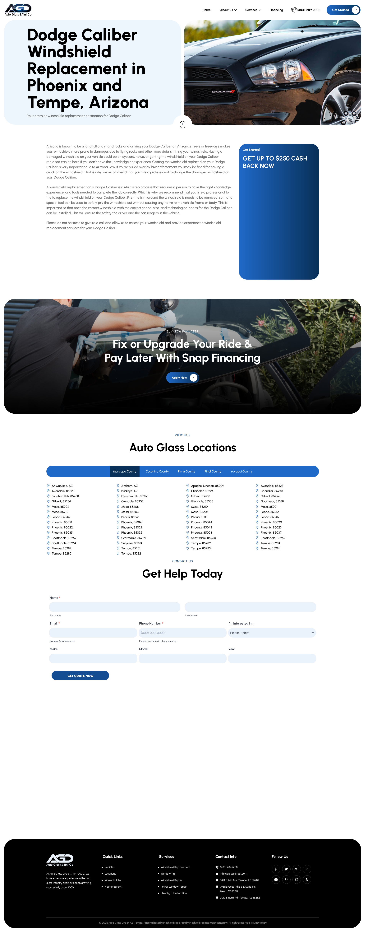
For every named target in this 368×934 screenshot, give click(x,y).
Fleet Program (113, 886)
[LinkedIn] (307, 869)
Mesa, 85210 (199, 507)
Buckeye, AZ (129, 491)
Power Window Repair (174, 886)
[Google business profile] (296, 869)
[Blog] (307, 879)
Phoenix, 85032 (131, 532)
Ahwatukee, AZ (62, 486)
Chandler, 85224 (202, 491)
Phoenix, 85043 (201, 527)
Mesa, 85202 (60, 507)
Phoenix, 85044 (201, 522)
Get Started (340, 10)
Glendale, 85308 (132, 501)
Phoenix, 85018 (62, 522)
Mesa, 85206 (130, 507)
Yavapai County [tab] (241, 471)
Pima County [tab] (186, 471)
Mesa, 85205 (200, 512)
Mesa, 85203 (130, 512)
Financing (276, 10)
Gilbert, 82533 (200, 496)
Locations (110, 873)
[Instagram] (296, 879)
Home (207, 10)
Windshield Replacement (175, 867)
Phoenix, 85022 (62, 527)
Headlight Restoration (174, 893)
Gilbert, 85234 (61, 501)
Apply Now (179, 377)
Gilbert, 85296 (270, 496)
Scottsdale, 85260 (203, 538)
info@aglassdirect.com (233, 873)
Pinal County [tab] (213, 471)
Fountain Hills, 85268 (65, 496)
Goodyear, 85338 (272, 501)
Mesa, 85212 (60, 512)
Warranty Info (113, 880)
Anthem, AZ (129, 486)
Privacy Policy (259, 922)
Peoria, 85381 (200, 517)
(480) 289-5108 (228, 867)
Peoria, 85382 (270, 512)
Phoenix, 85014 (131, 522)
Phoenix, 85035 (62, 532)
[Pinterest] (286, 879)
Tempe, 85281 (130, 548)
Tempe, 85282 (201, 543)
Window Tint (168, 873)
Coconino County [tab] (157, 471)
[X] (286, 869)
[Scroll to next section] (182, 124)
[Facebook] (276, 869)
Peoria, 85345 (61, 517)
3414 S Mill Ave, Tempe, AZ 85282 (239, 880)
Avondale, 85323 (272, 486)
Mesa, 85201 (269, 507)
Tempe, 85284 (270, 543)
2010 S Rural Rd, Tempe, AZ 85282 (240, 897)
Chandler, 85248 (272, 491)
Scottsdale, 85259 (133, 538)
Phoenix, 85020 (271, 522)
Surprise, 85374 (131, 543)
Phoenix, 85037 (271, 532)
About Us (226, 10)
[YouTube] (276, 879)
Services (251, 10)
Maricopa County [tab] (124, 471)
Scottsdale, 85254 (64, 543)
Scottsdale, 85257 (64, 538)
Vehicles (109, 867)
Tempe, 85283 (201, 548)
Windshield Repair (171, 880)
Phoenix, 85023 (271, 527)
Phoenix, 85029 (131, 527)
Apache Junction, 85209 (207, 486)
